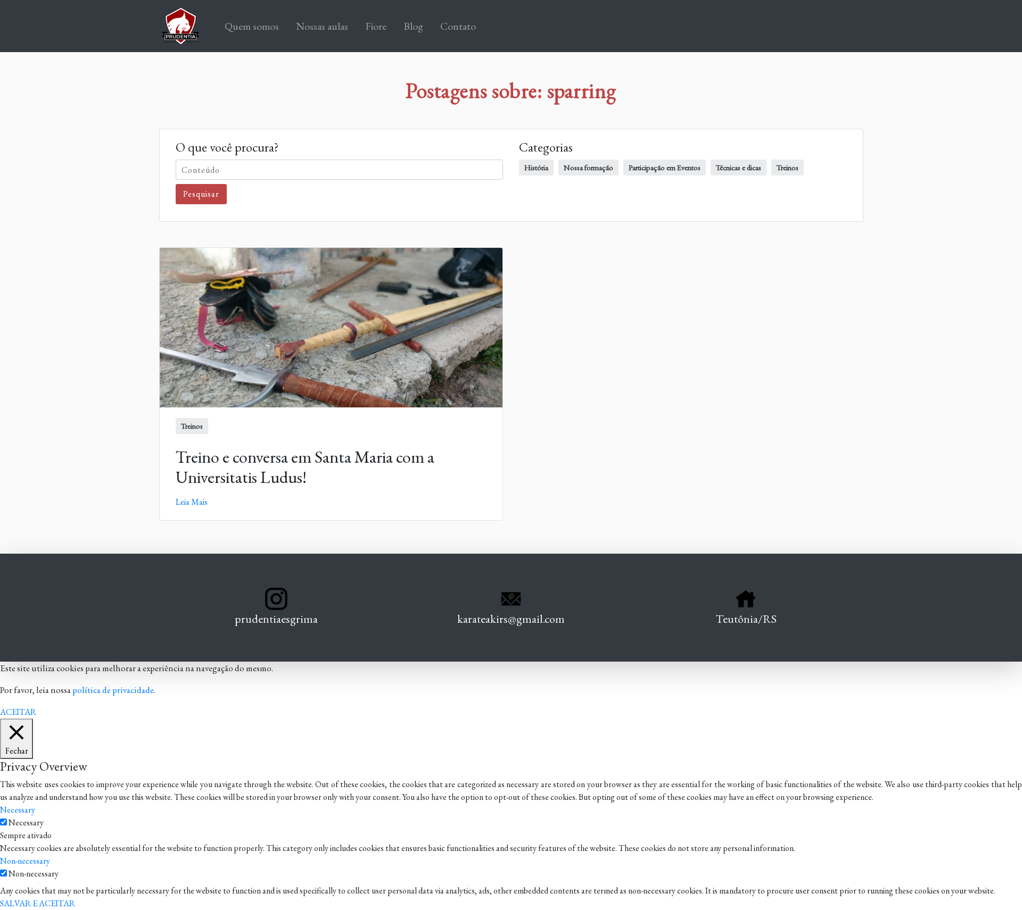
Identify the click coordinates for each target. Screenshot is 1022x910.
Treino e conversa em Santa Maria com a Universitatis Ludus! (305, 467)
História (536, 167)
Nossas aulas (322, 26)
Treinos (787, 167)
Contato (458, 26)
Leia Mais (192, 501)
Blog (413, 26)
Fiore (375, 26)
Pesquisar (201, 193)
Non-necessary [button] (25, 860)
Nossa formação (588, 167)
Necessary (26, 822)
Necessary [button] (17, 809)
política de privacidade (113, 690)
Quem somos (254, 26)
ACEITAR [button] (18, 711)
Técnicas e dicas (738, 167)
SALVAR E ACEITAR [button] (37, 903)
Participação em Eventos (664, 167)
